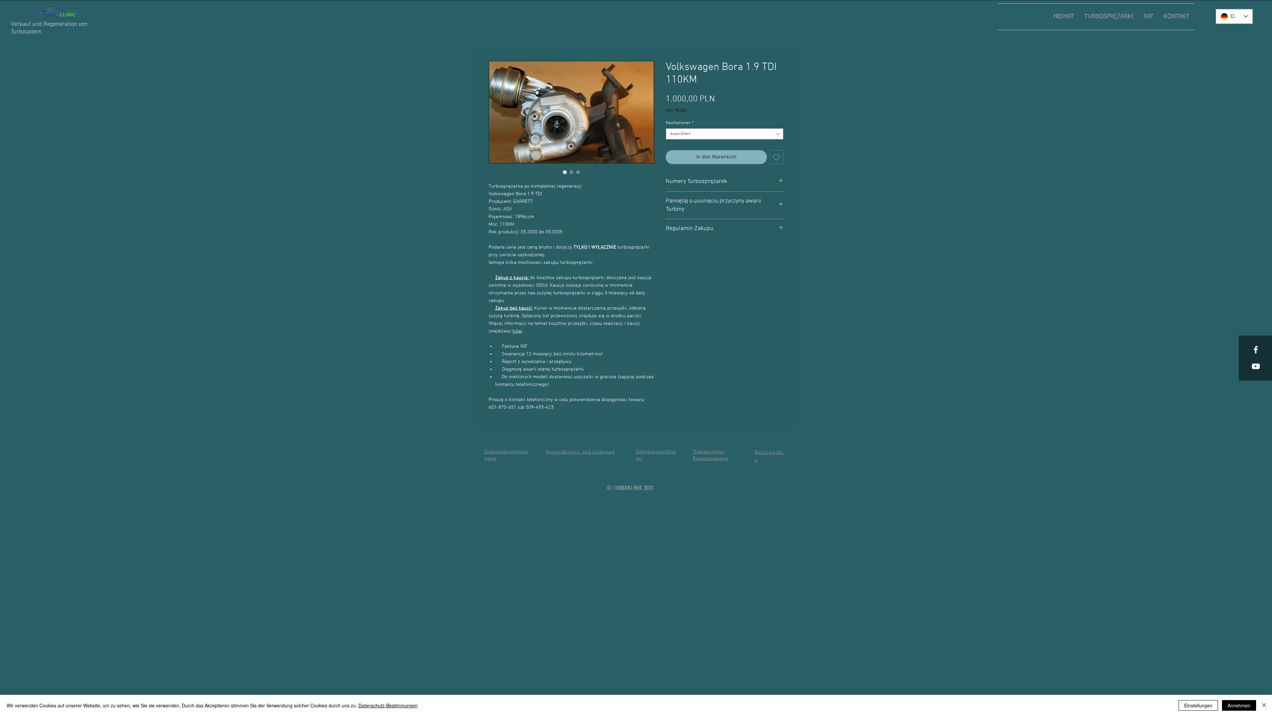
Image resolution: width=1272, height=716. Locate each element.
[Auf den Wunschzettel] (776, 157)
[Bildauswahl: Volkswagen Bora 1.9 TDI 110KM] (564, 172)
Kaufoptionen (680, 123)
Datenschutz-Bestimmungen (388, 705)
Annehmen (1239, 705)
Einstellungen (1198, 705)
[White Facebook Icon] (1256, 350)
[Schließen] (1264, 705)
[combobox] (724, 134)
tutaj (517, 331)
